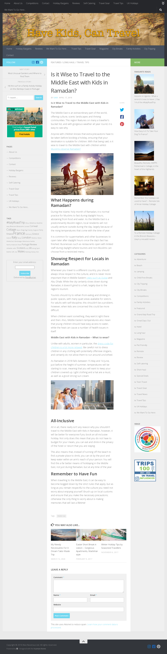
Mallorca (34, 238)
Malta (39, 238)
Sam (56, 97)
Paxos (19, 245)
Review (33, 244)
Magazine (104, 48)
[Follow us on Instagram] (33, 62)
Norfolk (32, 241)
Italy (14, 237)
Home (7, 3)
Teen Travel (142, 382)
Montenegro (18, 241)
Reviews (76, 3)
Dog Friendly (29, 230)
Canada (26, 226)
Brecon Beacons (17, 226)
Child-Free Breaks (144, 277)
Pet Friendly (142, 345)
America (32, 223)
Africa (27, 223)
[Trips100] (145, 480)
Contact (45, 3)
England (35, 230)
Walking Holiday (30, 252)
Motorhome (26, 241)
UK (13, 251)
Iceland (9, 238)
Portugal (25, 244)
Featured (56, 62)
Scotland (21, 248)
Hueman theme (40, 648)
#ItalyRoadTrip (16, 222)
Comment (58, 577)
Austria (39, 223)
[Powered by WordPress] (17, 649)
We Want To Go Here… (15, 9)
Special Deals (142, 375)
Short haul (141, 369)
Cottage (11, 229)
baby (8, 226)
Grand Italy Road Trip (146, 314)
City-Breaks (117, 48)
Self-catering (142, 363)
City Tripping (149, 48)
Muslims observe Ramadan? (66, 148)
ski (30, 247)
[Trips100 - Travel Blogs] (145, 473)
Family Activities (133, 48)
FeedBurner (30, 277)
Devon (18, 230)
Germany (29, 234)
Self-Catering (89, 3)
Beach (139, 265)
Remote (140, 351)
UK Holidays (132, 3)
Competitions (32, 3)
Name (57, 595)
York (37, 252)
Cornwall (34, 226)
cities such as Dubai (97, 277)
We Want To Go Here (146, 412)
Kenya (19, 238)
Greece (35, 233)
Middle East (61, 516)
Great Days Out (144, 320)
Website (57, 604)
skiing (34, 248)
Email (93, 595)
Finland (10, 233)
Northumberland (12, 245)
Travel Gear (104, 3)
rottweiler (9, 248)
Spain (38, 248)
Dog (22, 230)
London (26, 237)
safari (14, 248)
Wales (21, 251)
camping (140, 271)
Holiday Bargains (61, 3)
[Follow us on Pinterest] (41, 62)
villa (16, 252)
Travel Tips (118, 3)
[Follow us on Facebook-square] (37, 62)
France (19, 233)
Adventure (141, 259)
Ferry (41, 230)
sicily (26, 248)
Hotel (139, 326)
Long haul (69, 62)
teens (9, 251)
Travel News (142, 394)
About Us (18, 3)
